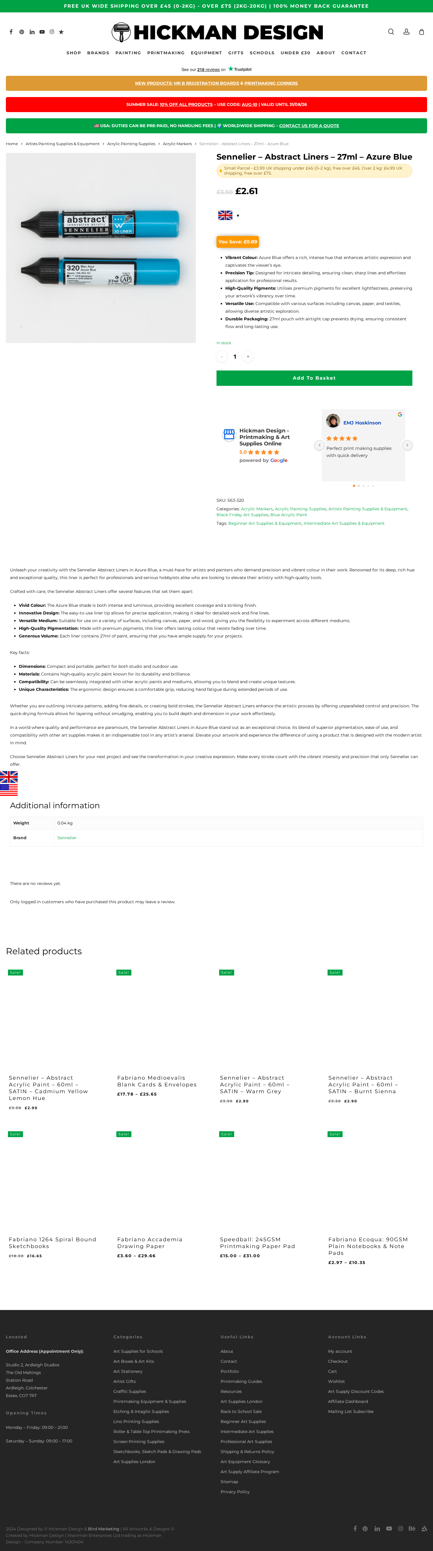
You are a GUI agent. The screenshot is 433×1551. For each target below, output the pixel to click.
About (227, 1351)
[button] (38, 1112)
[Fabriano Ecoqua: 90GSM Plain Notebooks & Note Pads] (372, 1176)
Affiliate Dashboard (348, 1401)
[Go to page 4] (372, 485)
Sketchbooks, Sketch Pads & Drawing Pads (157, 1451)
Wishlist (336, 1381)
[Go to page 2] (363, 485)
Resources (231, 1391)
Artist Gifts (124, 1381)
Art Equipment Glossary (245, 1461)
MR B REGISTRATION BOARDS (206, 83)
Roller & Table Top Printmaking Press (151, 1431)
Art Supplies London (134, 1461)
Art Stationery (128, 1371)
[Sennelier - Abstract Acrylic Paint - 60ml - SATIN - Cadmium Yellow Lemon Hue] (52, 1014)
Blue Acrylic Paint (288, 514)
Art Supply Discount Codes (356, 1391)
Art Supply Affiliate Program (250, 1471)
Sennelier (67, 837)
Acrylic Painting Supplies (131, 144)
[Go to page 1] (359, 486)
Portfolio (230, 1371)
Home (12, 144)
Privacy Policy (235, 1491)
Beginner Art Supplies (243, 1421)
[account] (406, 32)
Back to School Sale (241, 1411)
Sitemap (229, 1481)
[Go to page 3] (367, 485)
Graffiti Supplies (129, 1391)
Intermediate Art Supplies (247, 1431)
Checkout (338, 1361)
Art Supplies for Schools (138, 1351)
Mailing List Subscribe (350, 1411)
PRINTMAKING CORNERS (271, 83)
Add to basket (314, 378)
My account (340, 1351)
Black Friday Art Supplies (242, 514)
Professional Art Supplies (246, 1441)
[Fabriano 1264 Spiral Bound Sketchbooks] (52, 1176)
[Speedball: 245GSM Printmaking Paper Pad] (264, 1176)
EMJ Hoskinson (362, 423)
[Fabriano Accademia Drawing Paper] (161, 1176)
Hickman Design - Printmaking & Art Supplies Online (264, 437)
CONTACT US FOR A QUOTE (309, 125)
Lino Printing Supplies (136, 1421)
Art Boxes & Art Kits (133, 1361)
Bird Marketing (103, 1529)
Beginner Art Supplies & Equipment (265, 523)
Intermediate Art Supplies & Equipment (344, 523)
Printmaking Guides (241, 1381)
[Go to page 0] (354, 486)
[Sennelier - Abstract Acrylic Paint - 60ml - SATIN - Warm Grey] (264, 1014)
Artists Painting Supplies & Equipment (63, 144)
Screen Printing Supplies (138, 1441)
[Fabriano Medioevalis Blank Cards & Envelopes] (161, 1014)
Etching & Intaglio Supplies (141, 1411)
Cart (332, 1371)
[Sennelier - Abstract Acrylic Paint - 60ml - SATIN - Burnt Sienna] (372, 1014)
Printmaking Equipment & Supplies (149, 1401)
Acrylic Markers (177, 144)
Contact (229, 1361)
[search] (391, 32)
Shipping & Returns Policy (247, 1451)
